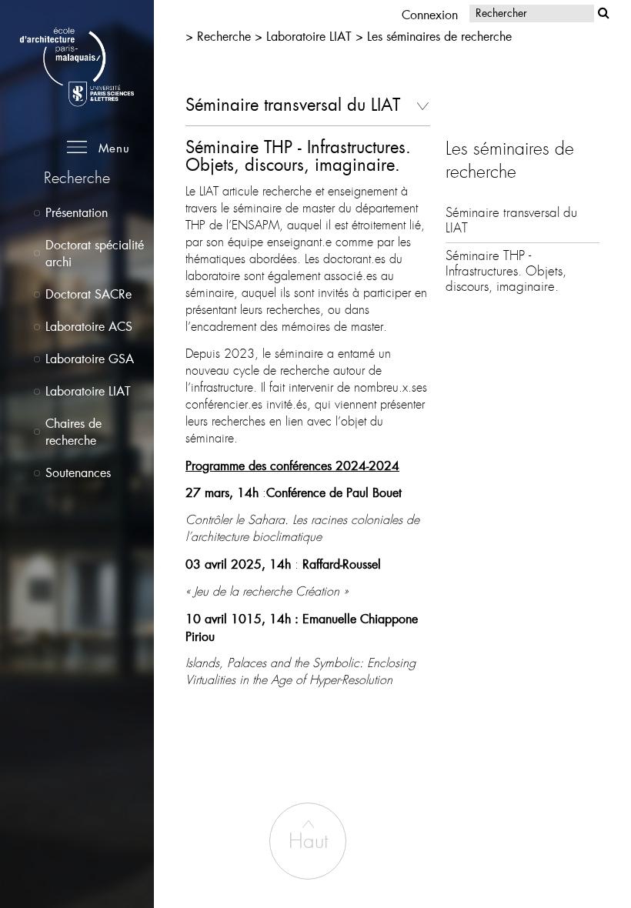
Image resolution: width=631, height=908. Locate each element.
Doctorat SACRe (88, 293)
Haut (308, 841)
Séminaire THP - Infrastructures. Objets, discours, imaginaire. (506, 271)
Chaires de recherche (73, 431)
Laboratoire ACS (88, 326)
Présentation (76, 212)
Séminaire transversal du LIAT (511, 220)
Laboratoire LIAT (88, 390)
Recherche (226, 36)
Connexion (430, 14)
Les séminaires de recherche (439, 36)
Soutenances (78, 472)
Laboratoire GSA (89, 358)
